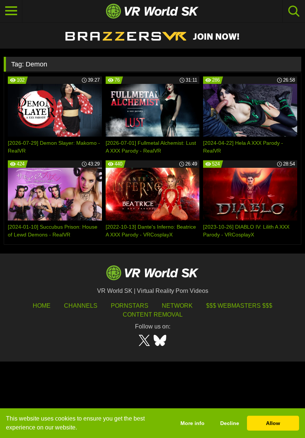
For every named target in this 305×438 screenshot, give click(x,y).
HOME (42, 306)
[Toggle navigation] (11, 11)
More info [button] (192, 423)
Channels (80, 306)
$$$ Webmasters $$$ (239, 306)
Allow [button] (273, 423)
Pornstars (129, 306)
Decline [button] (229, 423)
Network (177, 306)
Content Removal (153, 314)
